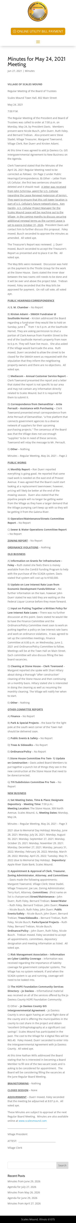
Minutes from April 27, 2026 (24, 1203)
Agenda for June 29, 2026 (22, 1198)
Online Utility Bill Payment (40, 31)
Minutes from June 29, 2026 (24, 1181)
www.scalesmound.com (33, 1120)
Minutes (30, 71)
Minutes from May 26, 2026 (24, 1192)
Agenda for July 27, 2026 (22, 1187)
